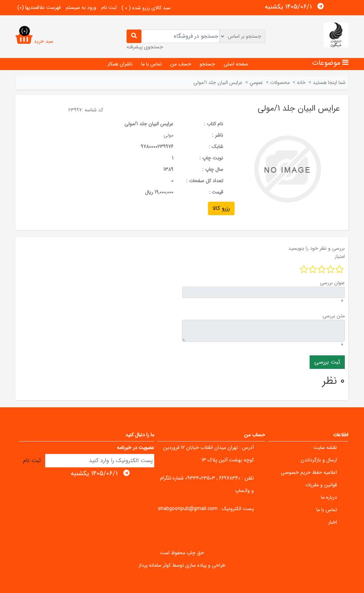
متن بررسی (333, 316)
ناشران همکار (120, 64)
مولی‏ (168, 135)
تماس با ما (151, 64)
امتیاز (340, 256)
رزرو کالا (221, 208)
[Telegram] (320, 6)
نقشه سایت (325, 447)
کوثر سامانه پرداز (155, 565)
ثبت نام (109, 7)
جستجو (207, 64)
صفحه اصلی (236, 64)
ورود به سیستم (81, 7)
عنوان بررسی (332, 283)
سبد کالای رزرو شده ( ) (146, 8)
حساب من (180, 64)
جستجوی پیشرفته (145, 47)
